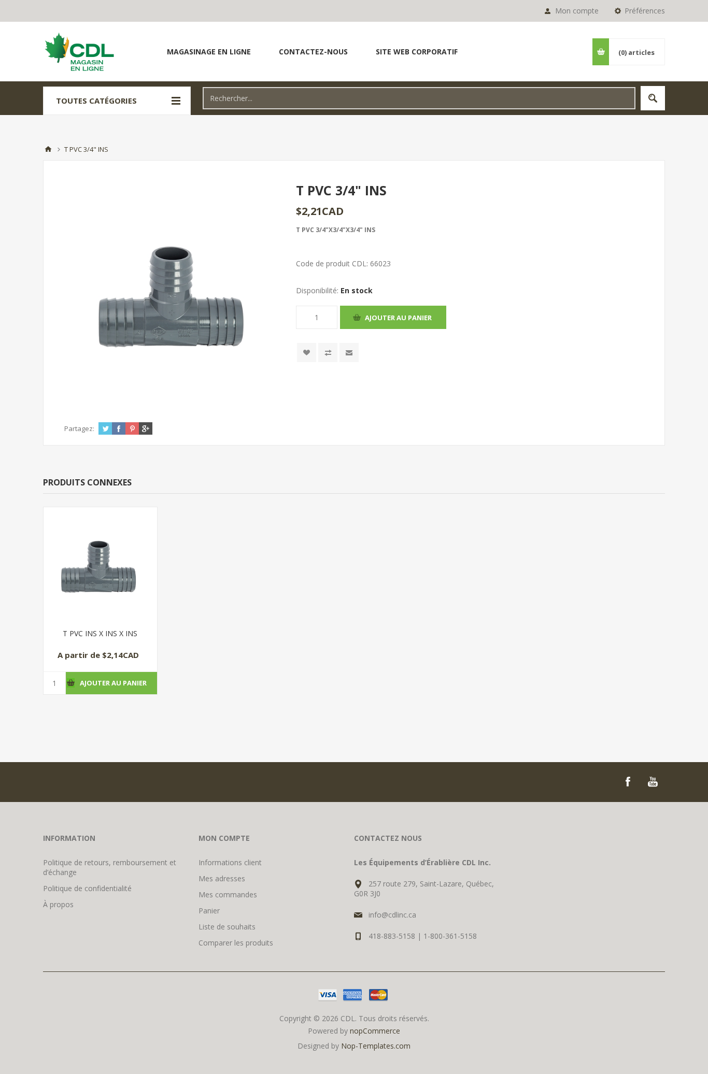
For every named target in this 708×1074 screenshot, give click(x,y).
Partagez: (79, 428)
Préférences (645, 11)
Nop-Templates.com (375, 1046)
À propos (58, 904)
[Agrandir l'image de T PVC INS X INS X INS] (100, 564)
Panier (209, 910)
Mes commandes (228, 894)
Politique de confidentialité (87, 888)
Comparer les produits (236, 943)
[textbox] (419, 98)
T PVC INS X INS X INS (100, 633)
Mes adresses (222, 878)
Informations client (230, 862)
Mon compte (577, 11)
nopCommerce (375, 1031)
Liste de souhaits (227, 927)
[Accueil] (48, 149)
